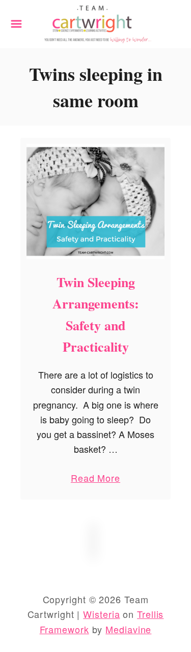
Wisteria (101, 613)
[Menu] (16, 24)
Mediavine (128, 629)
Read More (95, 480)
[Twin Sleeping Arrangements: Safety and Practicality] (95, 201)
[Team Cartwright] (95, 22)
